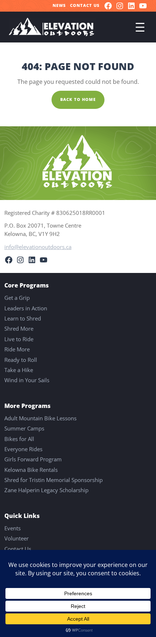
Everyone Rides (23, 449)
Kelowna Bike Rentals (31, 469)
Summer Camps (24, 428)
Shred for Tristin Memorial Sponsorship (53, 479)
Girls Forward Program (33, 459)
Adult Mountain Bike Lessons (40, 418)
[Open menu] (140, 27)
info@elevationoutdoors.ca (37, 246)
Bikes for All (19, 438)
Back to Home (78, 99)
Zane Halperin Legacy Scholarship (46, 490)
